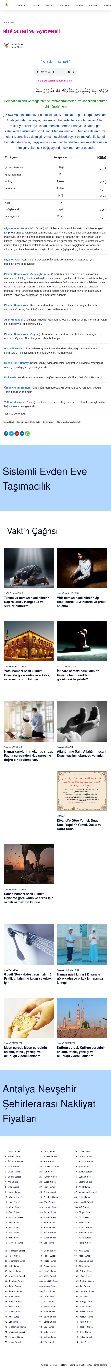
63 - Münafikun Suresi (15, 1276)
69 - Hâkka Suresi (13, 1306)
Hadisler (93, 5)
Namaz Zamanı (100, 1364)
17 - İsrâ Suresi (12, 1232)
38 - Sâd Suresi (46, 1242)
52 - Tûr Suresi (81, 1217)
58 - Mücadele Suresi (15, 1250)
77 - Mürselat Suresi (48, 1250)
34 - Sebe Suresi (47, 1222)
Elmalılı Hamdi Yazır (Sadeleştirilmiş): (27, 274)
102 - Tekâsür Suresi (84, 1281)
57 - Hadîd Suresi (82, 1242)
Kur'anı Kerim (17, 44)
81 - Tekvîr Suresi (47, 1270)
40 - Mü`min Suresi (83, 1156)
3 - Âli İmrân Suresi (14, 1161)
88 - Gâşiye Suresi (48, 1306)
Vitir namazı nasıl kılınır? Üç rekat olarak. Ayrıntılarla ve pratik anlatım (81, 601)
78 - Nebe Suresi (47, 1255)
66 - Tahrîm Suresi (13, 1291)
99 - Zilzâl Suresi (82, 1265)
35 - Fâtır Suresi (47, 1227)
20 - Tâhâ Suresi (47, 1151)
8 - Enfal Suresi (12, 1186)
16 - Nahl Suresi (12, 1227)
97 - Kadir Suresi (82, 1255)
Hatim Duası (48, 422)
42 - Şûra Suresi (82, 1166)
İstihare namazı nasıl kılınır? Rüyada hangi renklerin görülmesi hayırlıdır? (78, 674)
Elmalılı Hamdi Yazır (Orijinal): (22, 334)
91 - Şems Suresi (47, 1321)
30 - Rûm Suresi (47, 1202)
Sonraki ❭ (64, 61)
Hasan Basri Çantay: (16, 363)
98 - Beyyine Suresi (83, 1260)
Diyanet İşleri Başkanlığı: (19, 228)
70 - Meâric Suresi (13, 1311)
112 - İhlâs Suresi (82, 1331)
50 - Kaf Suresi (81, 1207)
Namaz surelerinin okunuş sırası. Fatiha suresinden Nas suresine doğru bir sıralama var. (28, 755)
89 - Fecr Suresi (47, 1311)
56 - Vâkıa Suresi (82, 1237)
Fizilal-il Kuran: (13, 348)
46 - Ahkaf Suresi (82, 1186)
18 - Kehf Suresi (12, 1237)
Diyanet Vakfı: (12, 259)
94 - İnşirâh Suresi (47, 1336)
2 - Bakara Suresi (13, 1156)
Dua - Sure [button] (64, 5)
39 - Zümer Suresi (82, 1151)
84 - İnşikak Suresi (48, 1286)
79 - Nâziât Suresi (47, 1260)
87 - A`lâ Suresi (46, 1301)
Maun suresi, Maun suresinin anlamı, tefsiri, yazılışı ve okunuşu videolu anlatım (25, 1051)
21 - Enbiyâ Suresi (48, 1156)
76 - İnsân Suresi (13, 1342)
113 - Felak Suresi (83, 1336)
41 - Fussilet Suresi (83, 1161)
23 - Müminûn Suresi (49, 1166)
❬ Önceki (46, 61)
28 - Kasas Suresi (47, 1191)
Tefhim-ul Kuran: (14, 402)
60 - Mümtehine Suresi (15, 1260)
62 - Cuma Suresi (13, 1270)
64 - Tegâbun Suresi (14, 1281)
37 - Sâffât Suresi (47, 1237)
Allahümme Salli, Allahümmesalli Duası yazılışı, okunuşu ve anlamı (81, 753)
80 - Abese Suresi (47, 1265)
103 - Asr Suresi (82, 1286)
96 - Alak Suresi (81, 1250)
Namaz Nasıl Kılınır (68, 593)
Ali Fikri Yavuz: (13, 319)
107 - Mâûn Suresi (83, 1306)
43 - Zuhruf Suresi (83, 1171)
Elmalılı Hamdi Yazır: (17, 305)
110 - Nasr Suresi (82, 1321)
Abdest (36, 5)
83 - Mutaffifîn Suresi (49, 1281)
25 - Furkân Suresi (48, 1176)
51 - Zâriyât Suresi (83, 1212)
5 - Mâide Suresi (12, 1171)
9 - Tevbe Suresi (12, 1191)
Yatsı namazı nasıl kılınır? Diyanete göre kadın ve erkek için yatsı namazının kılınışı (28, 674)
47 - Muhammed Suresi (85, 1191)
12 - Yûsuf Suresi (13, 1207)
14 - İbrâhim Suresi (14, 1217)
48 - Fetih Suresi (82, 1197)
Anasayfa (22, 5)
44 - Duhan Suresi (82, 1176)
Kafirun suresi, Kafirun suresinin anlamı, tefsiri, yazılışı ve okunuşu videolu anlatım (81, 1051)
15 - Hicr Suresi (12, 1222)
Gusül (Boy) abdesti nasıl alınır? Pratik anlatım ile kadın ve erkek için (28, 978)
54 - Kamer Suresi (83, 1227)
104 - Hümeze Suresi (84, 1291)
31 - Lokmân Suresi (48, 1207)
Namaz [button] (79, 5)
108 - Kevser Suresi (83, 1311)
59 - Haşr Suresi (12, 1255)
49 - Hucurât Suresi (83, 1202)
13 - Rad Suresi (12, 1212)
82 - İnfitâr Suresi (47, 1276)
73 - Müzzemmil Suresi (15, 1326)
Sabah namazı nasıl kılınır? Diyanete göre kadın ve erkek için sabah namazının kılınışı (28, 897)
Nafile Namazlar (13, 593)
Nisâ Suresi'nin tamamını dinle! (55, 80)
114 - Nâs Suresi (82, 1342)
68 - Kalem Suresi (13, 1301)
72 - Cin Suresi (11, 1321)
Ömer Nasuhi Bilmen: (17, 387)
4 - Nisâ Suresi (12, 1166)
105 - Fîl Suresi (81, 1296)
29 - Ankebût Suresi (48, 1197)
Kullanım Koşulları (49, 1364)
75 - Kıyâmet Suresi (14, 1336)
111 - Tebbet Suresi (83, 1326)
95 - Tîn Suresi (46, 1342)
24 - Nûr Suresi (46, 1171)
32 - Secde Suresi (47, 1212)
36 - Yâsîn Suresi (47, 1232)
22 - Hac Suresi (46, 1161)
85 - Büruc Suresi (47, 1291)
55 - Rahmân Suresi (83, 1232)
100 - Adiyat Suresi (83, 1270)
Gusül (49, 5)
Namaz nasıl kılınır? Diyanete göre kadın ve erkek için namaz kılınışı (80, 978)
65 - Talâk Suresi (13, 1286)
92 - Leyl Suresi (46, 1326)
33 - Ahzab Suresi (47, 1217)
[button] (22, 5)
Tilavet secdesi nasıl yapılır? (68, 422)
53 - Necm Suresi (82, 1222)
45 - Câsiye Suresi (83, 1181)
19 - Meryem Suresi (14, 1242)
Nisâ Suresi (8, 22)
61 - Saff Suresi (12, 1265)
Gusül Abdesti (12, 969)
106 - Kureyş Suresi (83, 1301)
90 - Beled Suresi (47, 1316)
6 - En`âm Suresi (13, 1176)
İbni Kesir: (10, 377)
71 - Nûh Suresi (12, 1316)
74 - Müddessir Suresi (15, 1331)
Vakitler (107, 5)
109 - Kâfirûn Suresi (83, 1316)
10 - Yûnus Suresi (13, 1197)
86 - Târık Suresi (47, 1296)
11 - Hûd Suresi (12, 1202)
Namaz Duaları (65, 746)
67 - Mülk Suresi (12, 1296)
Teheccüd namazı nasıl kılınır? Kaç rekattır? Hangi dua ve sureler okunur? (26, 601)
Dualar (61, 816)
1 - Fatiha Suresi (12, 1151)
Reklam (63, 1364)
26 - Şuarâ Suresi (47, 1181)
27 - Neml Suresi (47, 1186)
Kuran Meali (9, 422)
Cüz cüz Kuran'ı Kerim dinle (28, 422)
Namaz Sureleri (13, 746)
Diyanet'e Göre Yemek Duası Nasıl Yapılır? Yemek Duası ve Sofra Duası (79, 824)
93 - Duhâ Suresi (47, 1331)
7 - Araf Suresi (11, 1181)
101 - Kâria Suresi (82, 1276)
